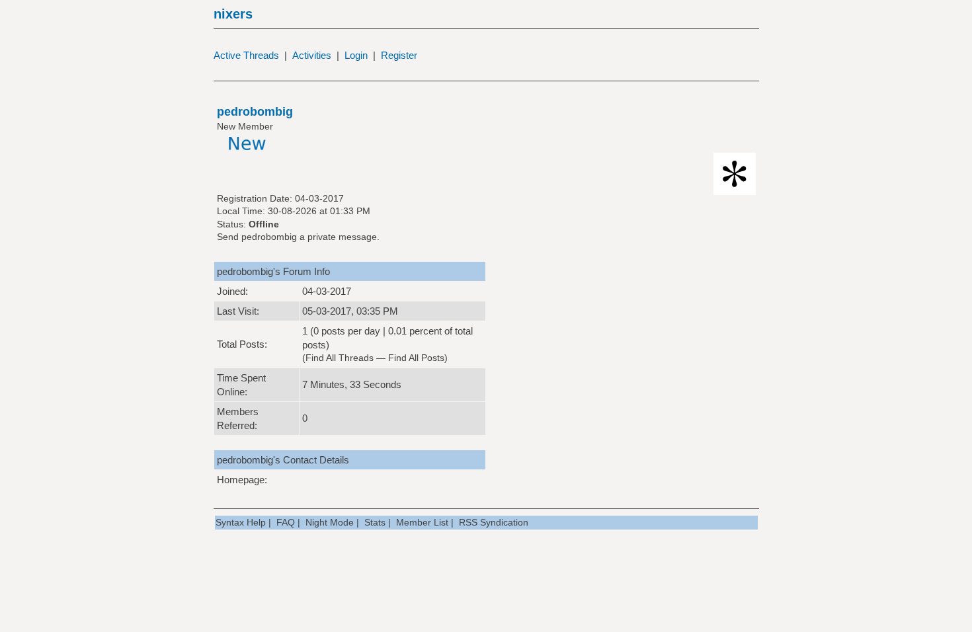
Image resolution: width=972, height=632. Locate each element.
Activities (311, 55)
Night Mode (329, 522)
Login (356, 55)
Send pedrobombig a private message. (298, 236)
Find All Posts (416, 357)
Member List (422, 522)
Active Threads (246, 55)
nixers (233, 14)
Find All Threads (339, 357)
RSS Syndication (493, 522)
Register (399, 55)
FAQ (285, 522)
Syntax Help (241, 522)
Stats (374, 522)
